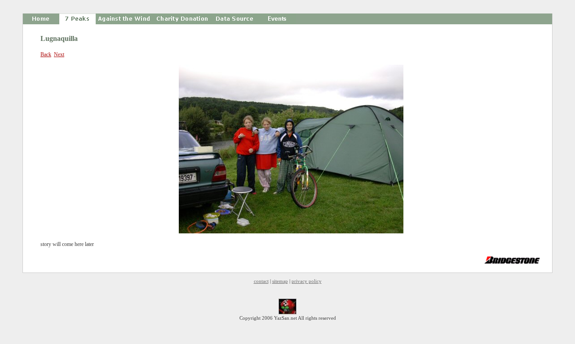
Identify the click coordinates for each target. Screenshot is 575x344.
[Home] (41, 18)
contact (261, 281)
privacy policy (307, 281)
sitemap (280, 281)
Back (45, 54)
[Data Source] (235, 18)
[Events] (278, 18)
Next (59, 54)
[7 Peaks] (77, 18)
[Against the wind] (124, 18)
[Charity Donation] (181, 18)
